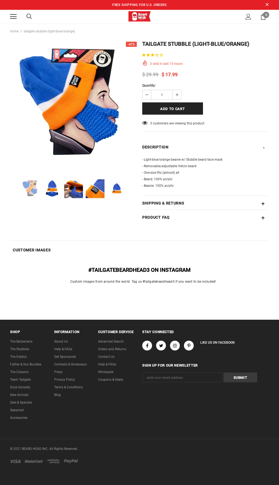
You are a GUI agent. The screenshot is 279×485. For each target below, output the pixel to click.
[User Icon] (248, 17)
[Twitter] (161, 345)
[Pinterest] (189, 345)
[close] (267, 5)
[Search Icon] (29, 16)
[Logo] (139, 16)
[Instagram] (175, 345)
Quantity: (149, 85)
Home (14, 31)
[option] (73, 105)
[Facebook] (147, 345)
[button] (153, 55)
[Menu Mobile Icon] (13, 16)
